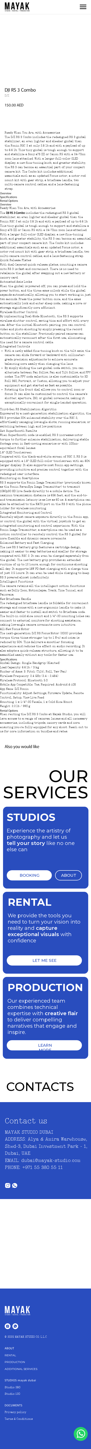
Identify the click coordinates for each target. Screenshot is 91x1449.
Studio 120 (12, 1394)
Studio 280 (12, 1387)
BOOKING (29, 875)
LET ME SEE (44, 960)
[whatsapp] (15, 1326)
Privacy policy (15, 1412)
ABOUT (68, 875)
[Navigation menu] (83, 7)
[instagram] (7, 1326)
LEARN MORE (45, 1047)
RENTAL (10, 1355)
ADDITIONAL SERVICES (21, 1369)
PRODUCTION (15, 1362)
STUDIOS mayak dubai (20, 1380)
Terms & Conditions (19, 1419)
